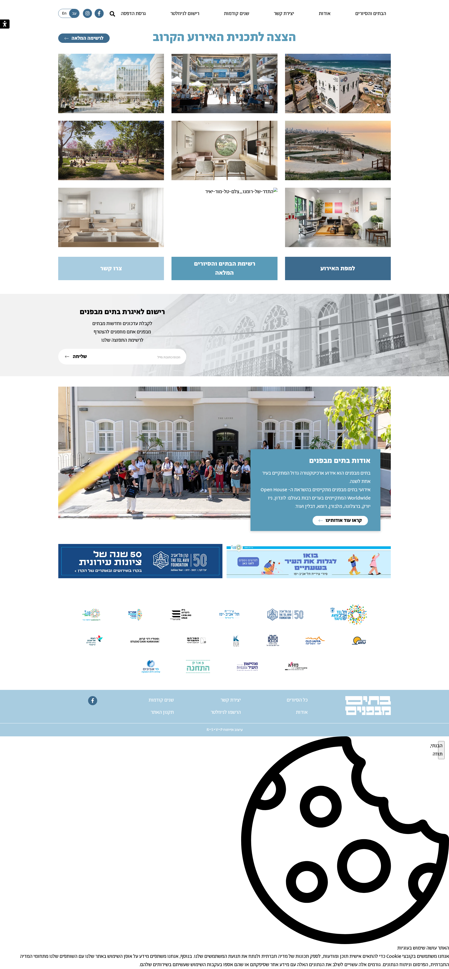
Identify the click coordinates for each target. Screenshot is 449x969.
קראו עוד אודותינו (343, 520)
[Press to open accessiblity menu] (5, 24)
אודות (325, 13)
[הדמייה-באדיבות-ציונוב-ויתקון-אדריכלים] (111, 83)
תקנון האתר (162, 712)
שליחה (79, 356)
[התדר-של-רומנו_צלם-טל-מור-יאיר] (224, 192)
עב (74, 13)
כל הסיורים (297, 700)
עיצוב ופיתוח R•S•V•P (225, 729)
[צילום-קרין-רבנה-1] (224, 150)
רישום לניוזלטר (184, 13)
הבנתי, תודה (440, 750)
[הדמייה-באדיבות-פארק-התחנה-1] (111, 150)
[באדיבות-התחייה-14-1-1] (224, 83)
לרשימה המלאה (86, 38)
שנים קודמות (236, 13)
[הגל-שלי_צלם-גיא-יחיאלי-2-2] (338, 83)
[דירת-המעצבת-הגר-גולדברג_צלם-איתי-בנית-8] (111, 217)
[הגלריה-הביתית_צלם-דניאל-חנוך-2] (338, 217)
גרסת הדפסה (133, 13)
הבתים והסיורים (370, 13)
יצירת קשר (284, 13)
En (64, 13)
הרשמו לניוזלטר (226, 712)
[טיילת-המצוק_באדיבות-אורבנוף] (338, 150)
